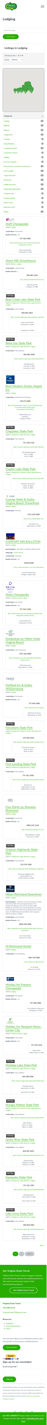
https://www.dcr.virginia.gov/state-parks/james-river (28, 1155)
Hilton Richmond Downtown (24, 894)
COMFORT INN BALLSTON (23, 542)
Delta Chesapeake (17, 595)
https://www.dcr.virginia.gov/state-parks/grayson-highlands (26, 869)
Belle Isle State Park (19, 343)
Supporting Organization (23, 189)
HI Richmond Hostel (18, 946)
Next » (42, 1245)
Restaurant (23, 180)
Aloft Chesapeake (17, 224)
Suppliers (10, 1323)
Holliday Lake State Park (21, 1065)
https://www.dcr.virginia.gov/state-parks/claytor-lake (28, 478)
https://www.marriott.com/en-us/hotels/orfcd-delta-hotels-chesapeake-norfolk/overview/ (25, 614)
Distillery (23, 157)
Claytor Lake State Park (21, 469)
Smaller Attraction (23, 184)
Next (28, 1254)
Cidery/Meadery (23, 144)
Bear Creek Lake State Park (23, 299)
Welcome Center (23, 207)
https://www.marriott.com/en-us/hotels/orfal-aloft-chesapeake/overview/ (25, 244)
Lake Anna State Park (19, 1214)
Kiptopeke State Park (19, 1177)
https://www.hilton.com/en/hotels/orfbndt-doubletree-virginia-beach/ (25, 659)
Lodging (23, 121)
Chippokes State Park (19, 431)
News (8, 1328)
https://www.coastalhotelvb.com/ (34, 519)
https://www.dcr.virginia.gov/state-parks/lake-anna (29, 1229)
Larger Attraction (23, 175)
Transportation (23, 193)
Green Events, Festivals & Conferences (23, 166)
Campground (23, 135)
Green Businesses (13, 1326)
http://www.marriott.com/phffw (34, 708)
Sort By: (6, 60)
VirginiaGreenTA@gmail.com (14, 1312)
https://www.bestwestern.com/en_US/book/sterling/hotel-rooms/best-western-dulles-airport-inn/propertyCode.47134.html (25, 407)
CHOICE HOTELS (18, 553)
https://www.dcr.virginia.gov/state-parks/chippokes (28, 447)
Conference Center (23, 148)
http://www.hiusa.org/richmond (34, 962)
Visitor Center (23, 203)
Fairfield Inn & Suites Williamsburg (19, 687)
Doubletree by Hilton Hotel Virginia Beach (23, 640)
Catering (23, 139)
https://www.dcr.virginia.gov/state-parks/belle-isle (29, 359)
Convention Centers (23, 153)
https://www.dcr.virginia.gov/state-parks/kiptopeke (29, 1190)
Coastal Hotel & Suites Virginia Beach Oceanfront (22, 501)
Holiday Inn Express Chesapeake (18, 986)
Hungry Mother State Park (22, 1105)
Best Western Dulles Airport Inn (24, 388)
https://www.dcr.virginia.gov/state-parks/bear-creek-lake (27, 317)
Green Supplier (23, 171)
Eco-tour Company (23, 162)
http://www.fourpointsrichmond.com (33, 830)
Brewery (23, 130)
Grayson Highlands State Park (22, 851)
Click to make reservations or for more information (29, 567)
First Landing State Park (21, 764)
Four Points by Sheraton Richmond (21, 809)
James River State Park (20, 1140)
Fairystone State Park (19, 728)
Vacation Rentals (23, 198)
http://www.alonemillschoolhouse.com (32, 280)
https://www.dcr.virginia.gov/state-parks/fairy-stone (28, 742)
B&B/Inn (23, 126)
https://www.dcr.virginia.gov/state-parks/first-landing (28, 780)
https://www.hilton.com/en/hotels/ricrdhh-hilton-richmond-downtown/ (25, 929)
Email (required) (10, 1366)
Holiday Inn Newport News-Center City (24, 1028)
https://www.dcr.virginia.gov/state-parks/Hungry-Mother (27, 1118)
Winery (23, 212)
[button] (21, 90)
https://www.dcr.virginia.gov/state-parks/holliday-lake (28, 1081)
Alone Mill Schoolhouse (21, 261)
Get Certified (11, 1347)
